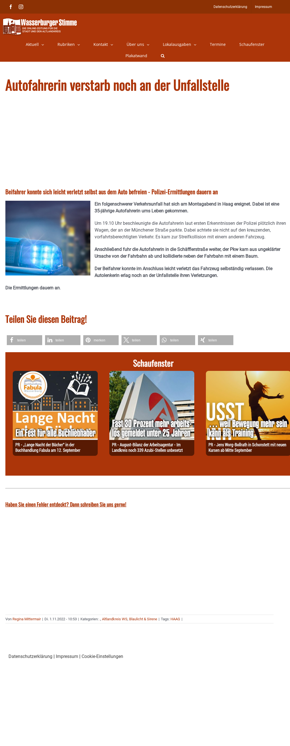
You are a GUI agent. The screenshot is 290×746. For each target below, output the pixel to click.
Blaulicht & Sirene (143, 619)
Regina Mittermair (26, 619)
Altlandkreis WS (114, 619)
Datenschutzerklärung (30, 656)
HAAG (175, 619)
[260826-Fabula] (55, 374)
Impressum (67, 656)
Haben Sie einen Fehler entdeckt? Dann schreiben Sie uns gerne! (65, 504)
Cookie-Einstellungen (102, 656)
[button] (162, 55)
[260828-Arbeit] (151, 374)
